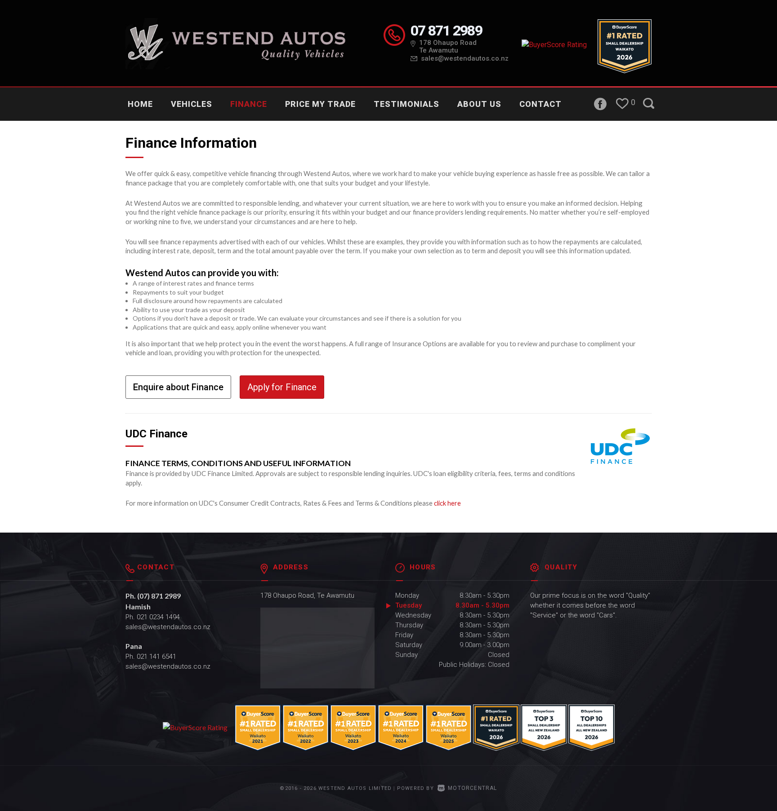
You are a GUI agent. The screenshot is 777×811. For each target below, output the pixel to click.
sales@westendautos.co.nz (465, 58)
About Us (479, 104)
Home (140, 104)
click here (447, 503)
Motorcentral (472, 788)
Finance (248, 104)
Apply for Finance (282, 387)
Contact (540, 104)
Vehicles (191, 104)
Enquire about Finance (178, 387)
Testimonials (406, 104)
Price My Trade (320, 104)
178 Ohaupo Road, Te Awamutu (307, 595)
